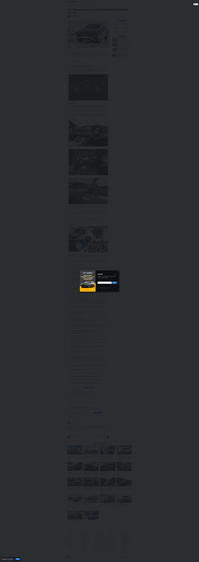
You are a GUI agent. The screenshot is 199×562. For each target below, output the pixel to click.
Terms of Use (10, 559)
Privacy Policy (4, 559)
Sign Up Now (114, 283)
